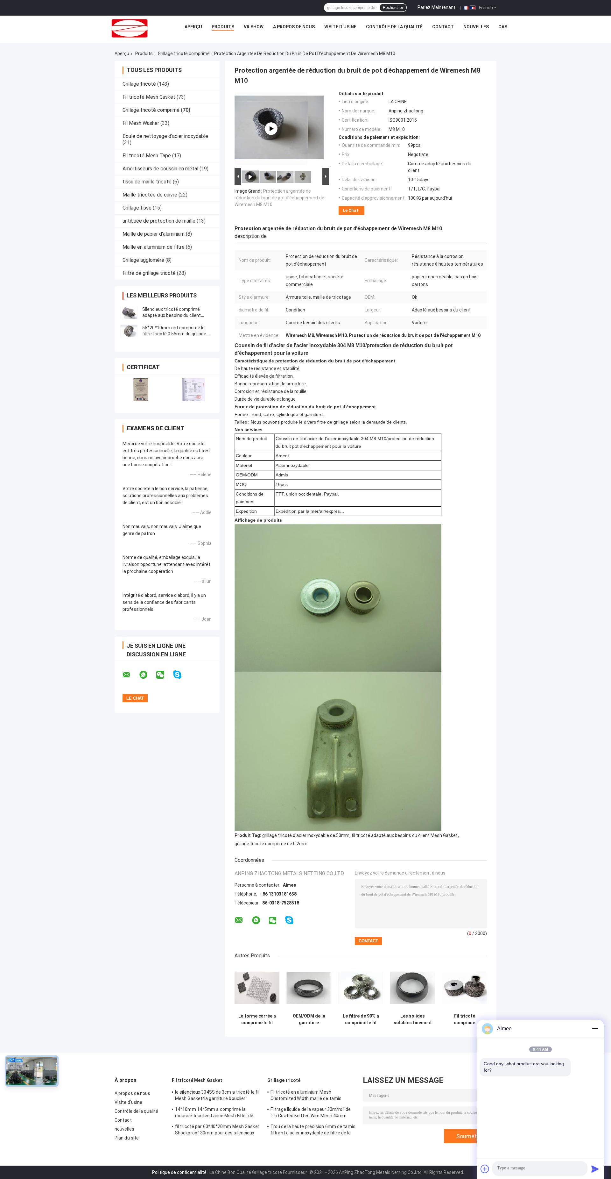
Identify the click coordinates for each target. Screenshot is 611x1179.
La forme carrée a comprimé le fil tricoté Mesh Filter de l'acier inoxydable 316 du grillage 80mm (257, 1019)
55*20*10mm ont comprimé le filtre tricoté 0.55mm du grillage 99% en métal (174, 333)
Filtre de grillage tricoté (149, 273)
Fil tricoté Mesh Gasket (149, 97)
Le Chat (350, 210)
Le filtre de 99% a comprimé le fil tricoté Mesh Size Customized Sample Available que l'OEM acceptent (361, 1019)
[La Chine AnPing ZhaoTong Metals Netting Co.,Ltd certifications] (141, 389)
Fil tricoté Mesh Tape (147, 156)
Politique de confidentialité (179, 1172)
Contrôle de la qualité (394, 26)
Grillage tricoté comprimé (184, 53)
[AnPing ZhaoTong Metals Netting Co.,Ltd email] (130, 675)
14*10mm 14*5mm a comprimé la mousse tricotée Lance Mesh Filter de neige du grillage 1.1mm (214, 1113)
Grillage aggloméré (143, 260)
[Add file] (485, 1169)
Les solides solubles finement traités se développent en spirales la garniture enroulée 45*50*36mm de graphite (413, 1019)
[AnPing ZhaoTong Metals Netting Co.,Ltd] (130, 28)
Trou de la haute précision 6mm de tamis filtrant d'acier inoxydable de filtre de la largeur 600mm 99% (312, 1130)
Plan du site (127, 1137)
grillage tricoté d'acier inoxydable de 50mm (305, 835)
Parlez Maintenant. (437, 7)
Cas (502, 26)
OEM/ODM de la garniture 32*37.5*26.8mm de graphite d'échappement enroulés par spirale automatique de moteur (309, 1019)
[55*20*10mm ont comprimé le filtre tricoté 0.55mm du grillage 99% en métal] (128, 331)
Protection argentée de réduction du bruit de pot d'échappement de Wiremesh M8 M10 (279, 198)
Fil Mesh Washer (141, 123)
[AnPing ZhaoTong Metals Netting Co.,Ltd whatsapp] (147, 675)
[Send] (595, 1169)
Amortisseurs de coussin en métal (160, 169)
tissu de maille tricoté (147, 182)
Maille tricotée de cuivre (150, 195)
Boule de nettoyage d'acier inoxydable (165, 136)
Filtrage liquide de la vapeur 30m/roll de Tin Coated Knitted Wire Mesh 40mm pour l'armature (310, 1113)
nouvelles (476, 26)
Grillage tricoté (139, 84)
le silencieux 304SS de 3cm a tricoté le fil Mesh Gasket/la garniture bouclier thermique (217, 1096)
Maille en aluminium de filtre (154, 247)
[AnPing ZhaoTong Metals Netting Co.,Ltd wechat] (164, 675)
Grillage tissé (137, 208)
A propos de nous (294, 26)
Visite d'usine (340, 26)
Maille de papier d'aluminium (154, 234)
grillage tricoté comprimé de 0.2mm (271, 843)
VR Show (253, 26)
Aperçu (193, 26)
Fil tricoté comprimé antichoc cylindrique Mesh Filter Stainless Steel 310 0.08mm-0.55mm (464, 1019)
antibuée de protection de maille (159, 221)
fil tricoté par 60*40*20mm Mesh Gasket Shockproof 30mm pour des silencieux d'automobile (217, 1130)
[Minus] (595, 1029)
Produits (223, 26)
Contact (443, 26)
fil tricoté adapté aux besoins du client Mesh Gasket (405, 835)
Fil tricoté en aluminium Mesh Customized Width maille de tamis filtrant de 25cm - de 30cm (305, 1096)
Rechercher (393, 7)
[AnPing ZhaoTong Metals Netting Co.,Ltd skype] (181, 674)
